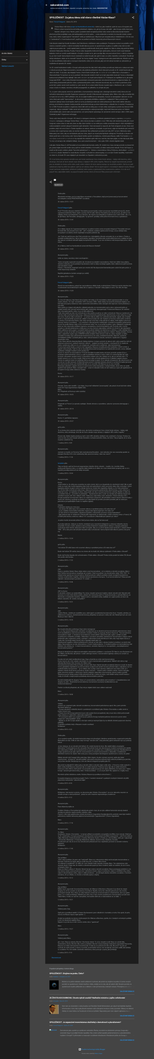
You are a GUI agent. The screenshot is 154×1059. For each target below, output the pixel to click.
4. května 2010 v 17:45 (65, 848)
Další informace (127, 991)
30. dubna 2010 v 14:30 (65, 249)
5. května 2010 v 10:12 (65, 878)
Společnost (58, 185)
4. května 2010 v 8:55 (65, 783)
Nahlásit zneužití (8, 66)
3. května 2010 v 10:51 (65, 602)
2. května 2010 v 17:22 (65, 560)
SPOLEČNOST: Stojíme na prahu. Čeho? (66, 973)
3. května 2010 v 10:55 (65, 620)
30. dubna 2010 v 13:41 (65, 220)
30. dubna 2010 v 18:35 (65, 394)
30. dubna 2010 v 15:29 (65, 291)
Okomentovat (56, 958)
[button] (133, 17)
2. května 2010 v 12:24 (65, 538)
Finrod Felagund (63, 208)
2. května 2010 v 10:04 (65, 473)
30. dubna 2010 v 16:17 (65, 376)
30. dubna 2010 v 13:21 (65, 202)
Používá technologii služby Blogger (93, 1049)
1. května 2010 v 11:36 (65, 457)
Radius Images (98, 1053)
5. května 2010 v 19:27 (65, 929)
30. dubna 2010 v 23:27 (65, 421)
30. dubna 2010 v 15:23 (65, 276)
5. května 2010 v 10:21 (65, 900)
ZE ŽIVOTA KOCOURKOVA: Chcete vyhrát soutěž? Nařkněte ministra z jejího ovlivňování (87, 998)
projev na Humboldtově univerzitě (82, 27)
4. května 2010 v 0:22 (65, 729)
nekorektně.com (59, 5)
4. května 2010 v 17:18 (65, 823)
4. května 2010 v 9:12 (65, 797)
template (61, 463)
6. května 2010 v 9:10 (65, 953)
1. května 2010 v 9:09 (65, 443)
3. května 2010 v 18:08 (65, 694)
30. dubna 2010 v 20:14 (65, 409)
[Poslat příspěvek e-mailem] (55, 181)
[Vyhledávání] (137, 6)
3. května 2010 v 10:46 (65, 582)
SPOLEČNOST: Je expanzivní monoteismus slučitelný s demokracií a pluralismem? (85, 1022)
